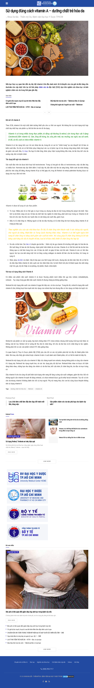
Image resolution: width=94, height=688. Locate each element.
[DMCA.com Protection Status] (68, 676)
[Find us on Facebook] (43, 681)
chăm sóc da (43, 87)
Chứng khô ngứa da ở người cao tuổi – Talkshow (66, 105)
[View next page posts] (49, 112)
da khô (20, 260)
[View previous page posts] (45, 112)
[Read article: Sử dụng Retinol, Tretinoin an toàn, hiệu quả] (25, 429)
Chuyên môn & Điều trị (21, 662)
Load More (47, 461)
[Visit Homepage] (47, 3)
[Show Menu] (7, 3)
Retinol (30, 389)
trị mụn (25, 151)
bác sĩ (28, 244)
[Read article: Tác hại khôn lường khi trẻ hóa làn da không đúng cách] (53, 422)
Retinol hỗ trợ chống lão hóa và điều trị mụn (72, 437)
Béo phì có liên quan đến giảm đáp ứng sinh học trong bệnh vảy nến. (29, 612)
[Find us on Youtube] (46, 681)
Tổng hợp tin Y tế (13, 552)
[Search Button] (87, 3)
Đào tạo (32, 662)
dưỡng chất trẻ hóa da (18, 389)
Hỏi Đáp (76, 662)
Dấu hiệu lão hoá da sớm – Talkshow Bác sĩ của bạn (67, 101)
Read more (12, 451)
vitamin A (39, 389)
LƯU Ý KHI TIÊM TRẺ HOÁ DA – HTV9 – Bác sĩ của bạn (23, 107)
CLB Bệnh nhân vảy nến (58, 662)
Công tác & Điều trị (13, 436)
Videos (70, 662)
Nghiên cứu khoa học (43, 662)
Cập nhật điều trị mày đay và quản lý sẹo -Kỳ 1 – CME (24, 636)
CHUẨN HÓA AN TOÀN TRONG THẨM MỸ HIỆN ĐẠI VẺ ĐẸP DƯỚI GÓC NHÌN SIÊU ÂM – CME (35, 633)
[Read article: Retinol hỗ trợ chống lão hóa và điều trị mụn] (53, 440)
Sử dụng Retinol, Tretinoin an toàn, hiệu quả (20, 441)
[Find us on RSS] (49, 681)
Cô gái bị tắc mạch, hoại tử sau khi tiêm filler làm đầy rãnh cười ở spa (29, 629)
